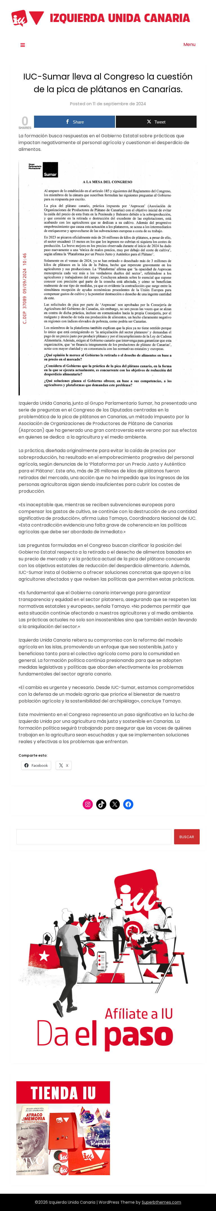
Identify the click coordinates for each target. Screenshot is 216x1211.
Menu (189, 44)
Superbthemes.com (161, 1202)
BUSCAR (186, 837)
